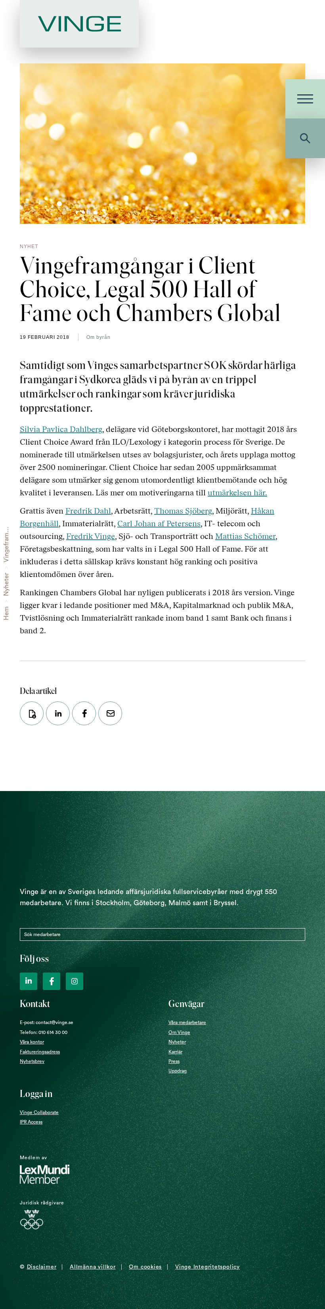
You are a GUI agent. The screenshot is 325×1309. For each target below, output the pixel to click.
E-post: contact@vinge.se (46, 1022)
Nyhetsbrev (32, 1061)
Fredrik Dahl (88, 511)
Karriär (175, 1051)
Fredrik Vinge (90, 536)
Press (174, 1061)
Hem (6, 613)
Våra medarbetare (187, 1022)
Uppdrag (177, 1070)
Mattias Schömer (245, 536)
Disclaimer (42, 1267)
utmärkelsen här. (237, 492)
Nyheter (6, 584)
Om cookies (145, 1267)
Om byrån (98, 337)
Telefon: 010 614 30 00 (43, 1032)
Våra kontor (32, 1042)
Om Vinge (179, 1032)
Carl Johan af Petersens (159, 523)
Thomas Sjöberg (183, 511)
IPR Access (31, 1122)
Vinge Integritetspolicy (207, 1267)
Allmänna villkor (92, 1267)
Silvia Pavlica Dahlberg (61, 429)
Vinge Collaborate (39, 1112)
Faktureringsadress (40, 1051)
